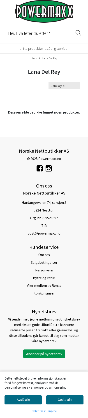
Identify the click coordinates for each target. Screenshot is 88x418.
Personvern (44, 270)
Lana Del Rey (49, 58)
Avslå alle (23, 399)
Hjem (34, 58)
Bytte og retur (44, 278)
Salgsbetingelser (44, 262)
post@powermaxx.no (44, 233)
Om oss (44, 254)
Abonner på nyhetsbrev (44, 354)
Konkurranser (44, 293)
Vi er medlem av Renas (44, 285)
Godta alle (65, 399)
